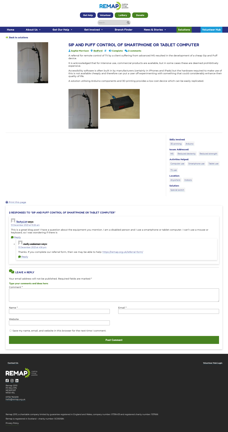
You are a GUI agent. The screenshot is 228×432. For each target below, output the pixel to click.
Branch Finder (123, 29)
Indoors (188, 180)
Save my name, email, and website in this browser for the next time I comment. (59, 330)
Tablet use (213, 163)
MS (172, 154)
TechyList (21, 221)
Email (122, 307)
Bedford (98, 50)
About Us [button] (32, 29)
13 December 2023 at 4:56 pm (32, 247)
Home (10, 29)
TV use (173, 170)
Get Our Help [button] (61, 29)
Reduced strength (208, 154)
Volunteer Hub (211, 29)
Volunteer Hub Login (212, 363)
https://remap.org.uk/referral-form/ (123, 252)
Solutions (184, 29)
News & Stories (153, 29)
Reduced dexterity (187, 154)
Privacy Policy (12, 423)
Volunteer (105, 15)
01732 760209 (12, 397)
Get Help (88, 15)
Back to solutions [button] (18, 37)
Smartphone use (196, 163)
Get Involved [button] (92, 29)
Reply (17, 237)
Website (14, 319)
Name (13, 307)
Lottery (123, 15)
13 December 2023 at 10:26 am (25, 225)
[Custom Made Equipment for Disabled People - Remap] (114, 6)
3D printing (176, 144)
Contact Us (13, 363)
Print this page (17, 202)
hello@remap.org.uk (15, 399)
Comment (16, 287)
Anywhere (175, 180)
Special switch (177, 190)
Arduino (189, 144)
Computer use (177, 163)
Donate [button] (140, 15)
